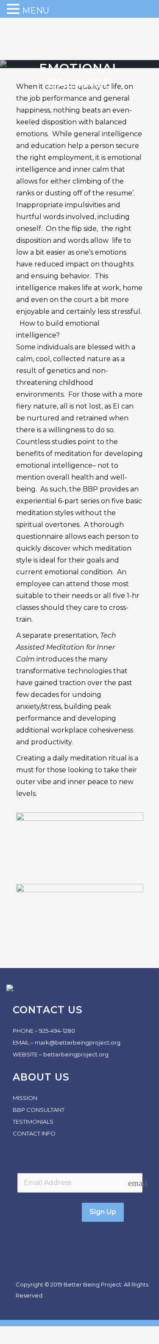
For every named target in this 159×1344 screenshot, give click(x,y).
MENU (35, 10)
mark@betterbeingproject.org (77, 1042)
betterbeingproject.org (76, 1054)
